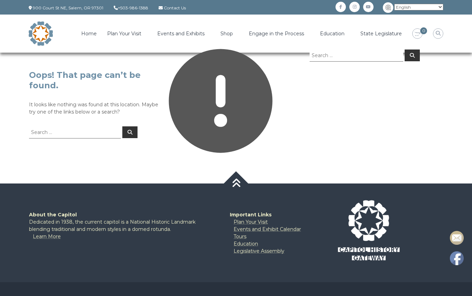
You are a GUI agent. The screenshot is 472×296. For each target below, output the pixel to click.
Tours (240, 236)
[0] (417, 34)
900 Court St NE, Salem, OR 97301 (68, 7)
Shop (226, 33)
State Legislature (381, 33)
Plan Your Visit (124, 33)
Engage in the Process (276, 33)
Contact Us (175, 7)
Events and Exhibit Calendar (267, 229)
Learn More (47, 236)
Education (332, 33)
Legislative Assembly (259, 251)
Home (89, 33)
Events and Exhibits (181, 33)
